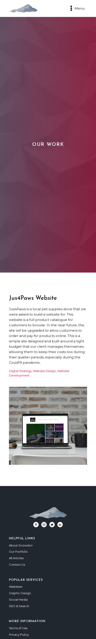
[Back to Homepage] (24, 8)
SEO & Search (19, 606)
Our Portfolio (18, 551)
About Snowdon (21, 545)
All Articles (16, 558)
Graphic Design (20, 593)
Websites (15, 586)
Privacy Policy (19, 634)
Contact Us (17, 564)
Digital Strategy (20, 371)
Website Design (44, 371)
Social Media (18, 599)
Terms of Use (18, 628)
